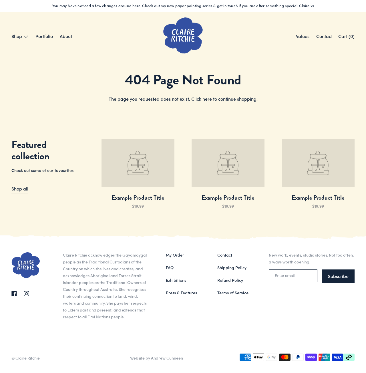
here (207, 99)
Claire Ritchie (27, 358)
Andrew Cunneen (167, 358)
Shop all (19, 188)
